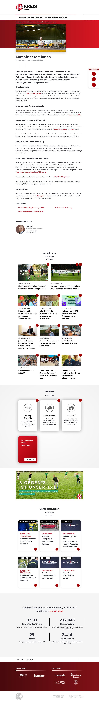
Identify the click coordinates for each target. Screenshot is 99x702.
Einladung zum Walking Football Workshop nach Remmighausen (32, 287)
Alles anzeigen (49, 256)
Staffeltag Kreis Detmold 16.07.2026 (70, 342)
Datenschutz (30, 659)
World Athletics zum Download (64, 129)
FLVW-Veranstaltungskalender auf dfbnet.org (31, 172)
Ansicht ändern (49, 259)
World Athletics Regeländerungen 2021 (31, 208)
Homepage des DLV (74, 115)
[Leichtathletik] (94, 79)
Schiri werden (49, 415)
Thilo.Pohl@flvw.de (31, 231)
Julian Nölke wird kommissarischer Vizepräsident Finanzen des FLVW (26, 344)
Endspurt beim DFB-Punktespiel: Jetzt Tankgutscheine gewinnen (70, 315)
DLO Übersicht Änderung (63, 208)
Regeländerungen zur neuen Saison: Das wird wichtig (49, 343)
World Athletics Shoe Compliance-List (31, 211)
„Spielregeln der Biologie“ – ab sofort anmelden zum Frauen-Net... (48, 315)
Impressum (20, 659)
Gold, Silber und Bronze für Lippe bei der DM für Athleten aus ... (48, 374)
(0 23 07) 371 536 (31, 233)
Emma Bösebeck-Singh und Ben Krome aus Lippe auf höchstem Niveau (71, 374)
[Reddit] (27, 65)
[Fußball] (94, 74)
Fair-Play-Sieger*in (28, 416)
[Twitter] (22, 65)
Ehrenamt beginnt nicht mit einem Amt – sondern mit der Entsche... (65, 287)
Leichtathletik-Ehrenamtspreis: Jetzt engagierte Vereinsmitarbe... (27, 315)
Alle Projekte (30, 459)
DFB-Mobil (71, 415)
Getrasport (40, 196)
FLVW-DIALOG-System (33, 93)
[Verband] (94, 85)
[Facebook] (17, 65)
